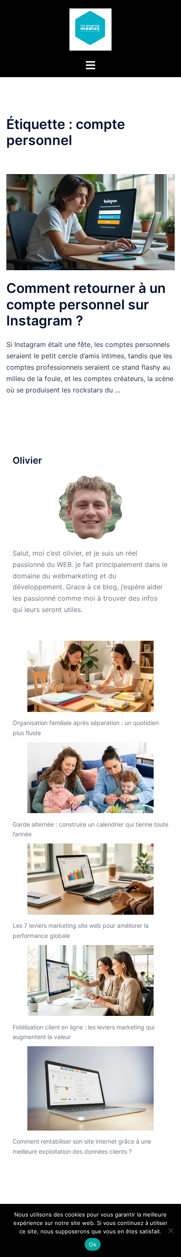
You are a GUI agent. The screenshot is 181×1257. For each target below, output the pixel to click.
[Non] (170, 1230)
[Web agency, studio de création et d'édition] (90, 28)
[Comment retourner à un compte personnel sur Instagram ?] (90, 221)
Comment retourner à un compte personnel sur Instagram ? (86, 304)
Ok (92, 1244)
